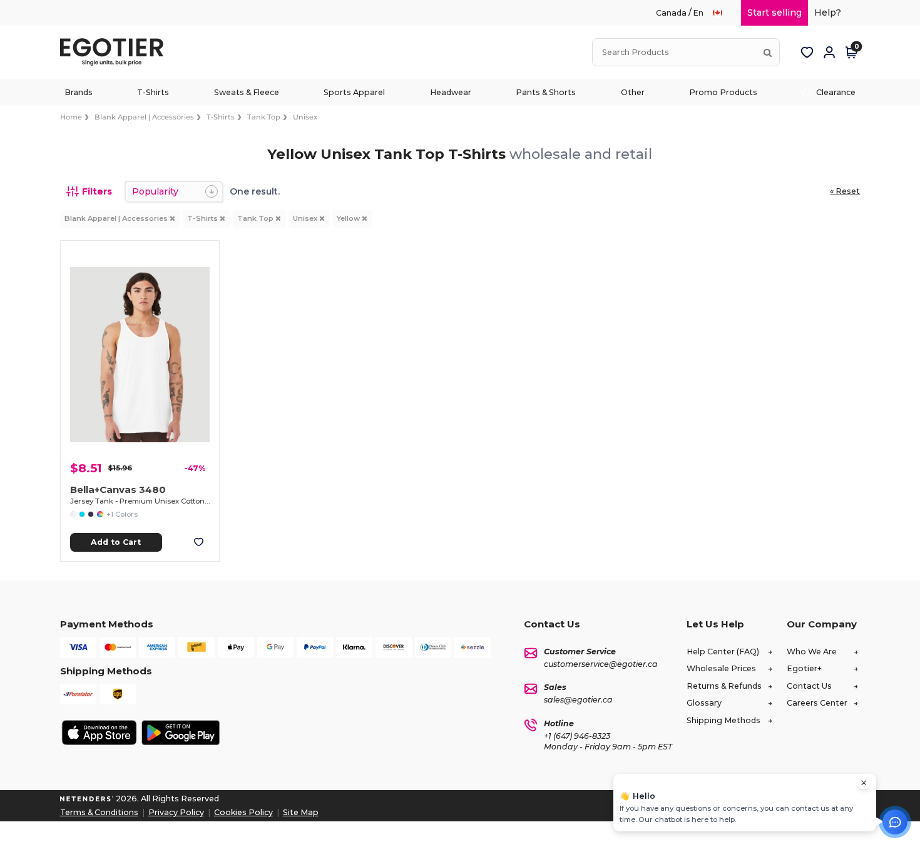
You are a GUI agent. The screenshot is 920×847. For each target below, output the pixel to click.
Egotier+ (804, 668)
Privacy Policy (176, 812)
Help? (827, 12)
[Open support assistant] (894, 821)
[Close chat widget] (863, 783)
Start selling (774, 12)
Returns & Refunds (724, 686)
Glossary (704, 703)
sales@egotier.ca (578, 699)
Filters (97, 191)
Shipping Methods (723, 720)
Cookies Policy (243, 812)
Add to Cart (116, 542)
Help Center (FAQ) (723, 651)
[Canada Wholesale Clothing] (723, 12)
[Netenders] (87, 798)
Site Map (301, 812)
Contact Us (809, 686)
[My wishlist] (807, 52)
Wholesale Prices (721, 668)
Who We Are (812, 651)
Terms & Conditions (99, 812)
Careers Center (817, 703)
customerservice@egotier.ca (601, 664)
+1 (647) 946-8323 (577, 736)
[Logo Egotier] (116, 52)
